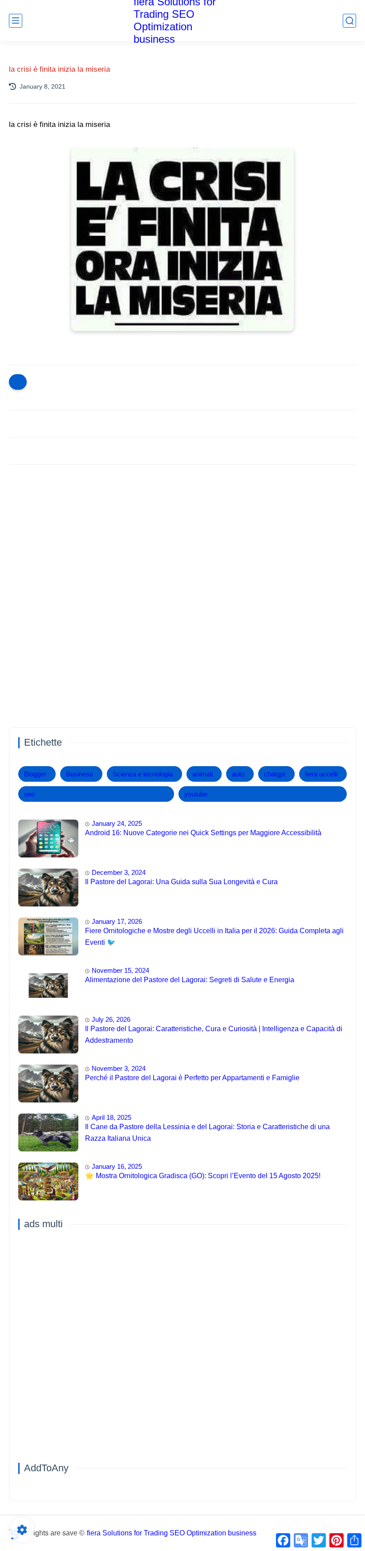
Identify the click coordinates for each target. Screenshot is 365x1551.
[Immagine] (48, 838)
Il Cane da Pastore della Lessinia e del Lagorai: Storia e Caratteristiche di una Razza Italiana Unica (207, 1132)
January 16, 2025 (117, 1166)
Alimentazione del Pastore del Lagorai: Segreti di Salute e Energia (189, 980)
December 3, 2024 (119, 872)
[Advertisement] (182, 540)
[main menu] (15, 21)
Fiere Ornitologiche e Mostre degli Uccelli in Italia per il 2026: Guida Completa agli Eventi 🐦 (214, 936)
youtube (195, 794)
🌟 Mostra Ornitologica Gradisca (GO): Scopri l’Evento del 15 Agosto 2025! (202, 1176)
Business (79, 774)
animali (202, 774)
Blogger (35, 774)
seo (29, 794)
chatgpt (274, 774)
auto (238, 774)
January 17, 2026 (117, 921)
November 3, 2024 (119, 1068)
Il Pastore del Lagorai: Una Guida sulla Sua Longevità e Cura (181, 882)
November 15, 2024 (120, 970)
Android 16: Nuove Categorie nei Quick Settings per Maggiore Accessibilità (203, 833)
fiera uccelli (321, 774)
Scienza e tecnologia (143, 774)
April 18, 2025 (111, 1117)
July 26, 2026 (111, 1019)
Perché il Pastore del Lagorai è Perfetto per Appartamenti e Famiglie (192, 1078)
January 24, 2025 (117, 823)
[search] (349, 21)
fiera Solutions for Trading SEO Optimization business (171, 1533)
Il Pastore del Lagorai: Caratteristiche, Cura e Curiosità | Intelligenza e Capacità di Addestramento (213, 1034)
